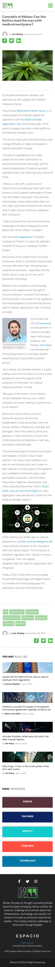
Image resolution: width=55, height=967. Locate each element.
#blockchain (17, 612)
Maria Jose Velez (13, 714)
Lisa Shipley (17, 34)
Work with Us (27, 943)
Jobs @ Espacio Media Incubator (27, 946)
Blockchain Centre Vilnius (31, 110)
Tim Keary (9, 743)
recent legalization (22, 237)
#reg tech (41, 617)
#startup (8, 623)
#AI (5, 612)
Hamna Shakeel (12, 684)
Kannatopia (44, 323)
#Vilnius (20, 623)
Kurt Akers (45, 345)
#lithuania (28, 617)
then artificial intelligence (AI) (37, 541)
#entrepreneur (11, 617)
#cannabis (32, 612)
